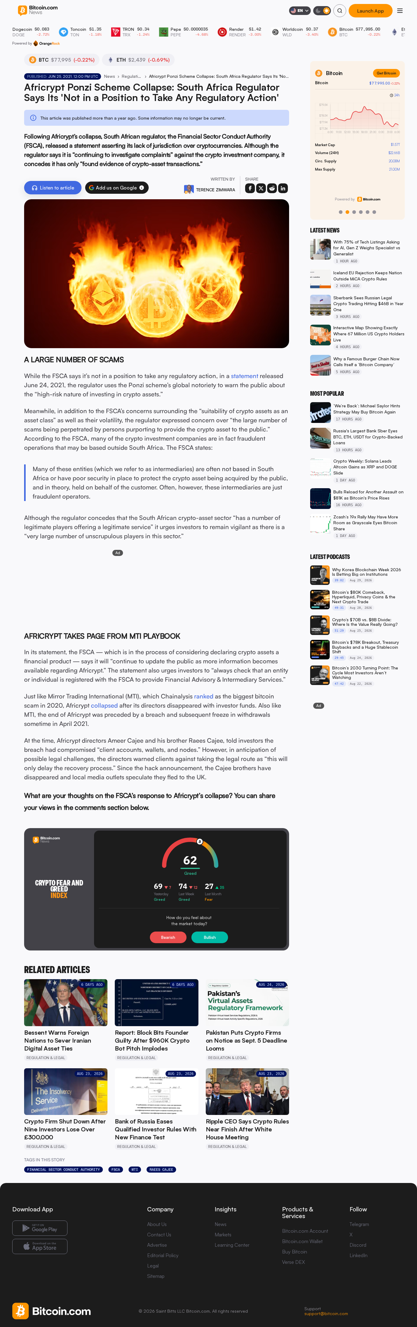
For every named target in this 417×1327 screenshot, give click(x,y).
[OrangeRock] (46, 43)
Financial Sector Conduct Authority (63, 1169)
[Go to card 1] (341, 212)
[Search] (339, 10)
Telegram (359, 1224)
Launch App (370, 11)
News (109, 76)
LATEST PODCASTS (330, 557)
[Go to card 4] (361, 212)
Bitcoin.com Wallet (302, 1241)
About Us (157, 1224)
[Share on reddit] (272, 188)
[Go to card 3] (354, 212)
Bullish (210, 937)
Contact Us (159, 1234)
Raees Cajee (161, 1169)
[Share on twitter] (261, 188)
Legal (153, 1266)
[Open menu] (400, 11)
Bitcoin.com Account (305, 1231)
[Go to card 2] (347, 212)
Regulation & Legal (132, 76)
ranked (203, 696)
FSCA (115, 1169)
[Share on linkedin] (283, 188)
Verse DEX (293, 1262)
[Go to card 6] (374, 212)
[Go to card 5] (367, 212)
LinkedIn (359, 1255)
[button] (141, 187)
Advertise (157, 1245)
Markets (223, 1234)
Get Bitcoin (386, 73)
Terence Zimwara (215, 189)
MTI (135, 1169)
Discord (358, 1245)
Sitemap (156, 1276)
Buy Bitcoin (294, 1252)
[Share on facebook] (250, 188)
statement (244, 376)
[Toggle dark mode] (322, 10)
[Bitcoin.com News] (37, 10)
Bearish (168, 937)
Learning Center (232, 1245)
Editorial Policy (163, 1255)
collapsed (104, 705)
